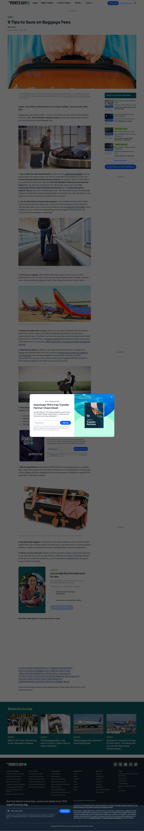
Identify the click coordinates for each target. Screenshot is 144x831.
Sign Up (65, 423)
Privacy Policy (34, 816)
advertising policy (95, 818)
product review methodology (112, 818)
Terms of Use (43, 428)
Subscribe (64, 811)
